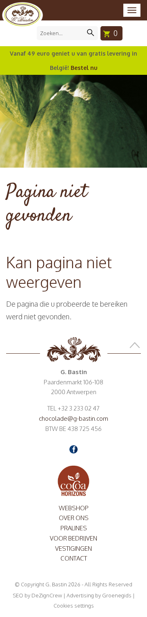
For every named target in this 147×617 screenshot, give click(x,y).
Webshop (74, 508)
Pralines (73, 528)
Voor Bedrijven (73, 538)
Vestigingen (73, 548)
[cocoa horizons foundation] (73, 480)
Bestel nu (84, 67)
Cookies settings (73, 605)
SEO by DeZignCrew (37, 595)
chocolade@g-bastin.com (73, 418)
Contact (73, 558)
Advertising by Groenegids (99, 595)
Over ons (74, 518)
